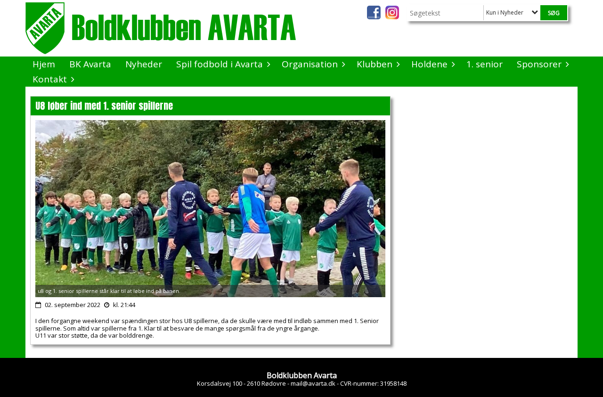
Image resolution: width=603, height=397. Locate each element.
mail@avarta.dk (313, 383)
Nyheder (143, 64)
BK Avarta (90, 64)
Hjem (44, 64)
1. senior (484, 64)
